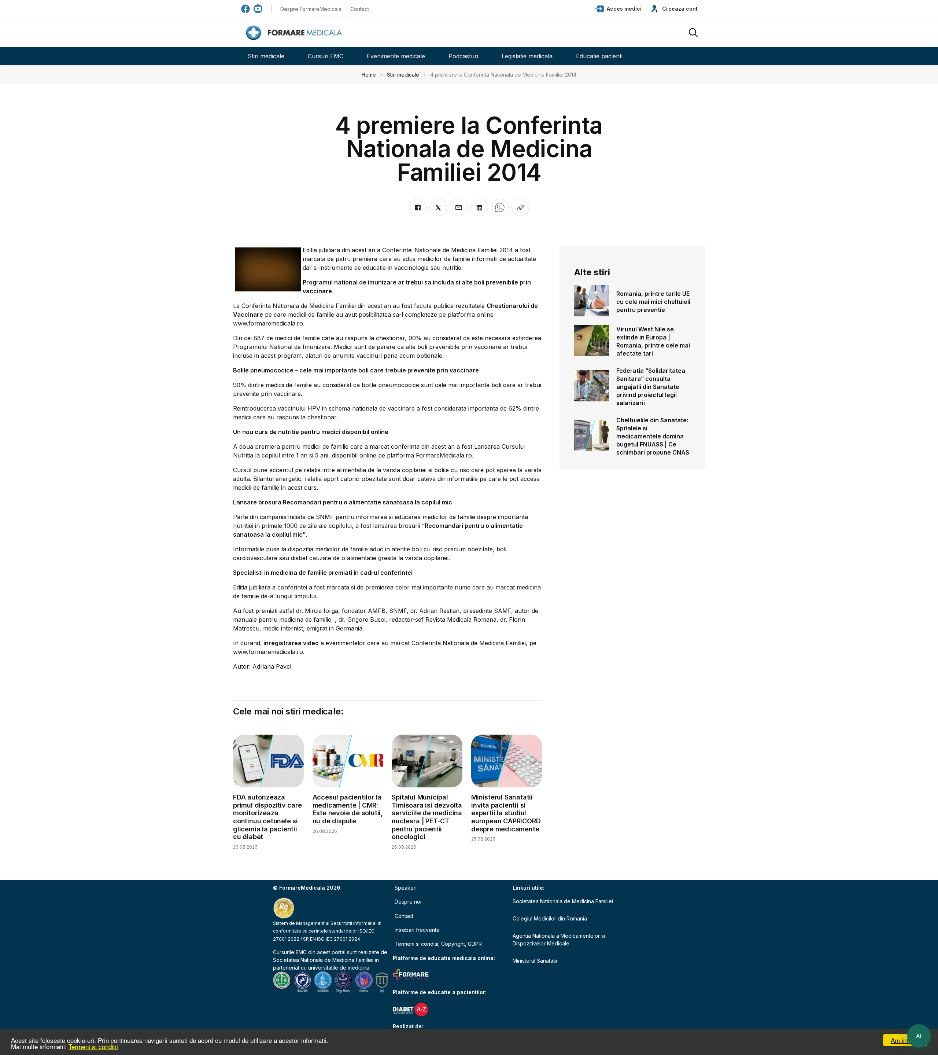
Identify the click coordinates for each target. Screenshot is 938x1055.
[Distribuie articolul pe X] (438, 207)
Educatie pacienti (599, 56)
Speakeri (406, 888)
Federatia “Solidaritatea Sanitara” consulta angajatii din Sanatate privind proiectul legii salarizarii (650, 387)
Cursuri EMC (325, 56)
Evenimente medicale (396, 56)
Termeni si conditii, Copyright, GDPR (438, 944)
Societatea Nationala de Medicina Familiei (323, 960)
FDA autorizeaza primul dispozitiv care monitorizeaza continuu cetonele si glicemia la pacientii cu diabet (267, 817)
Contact (359, 9)
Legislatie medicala (527, 56)
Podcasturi (463, 56)
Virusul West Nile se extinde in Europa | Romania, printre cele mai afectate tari (653, 341)
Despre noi (408, 901)
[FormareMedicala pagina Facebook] (245, 9)
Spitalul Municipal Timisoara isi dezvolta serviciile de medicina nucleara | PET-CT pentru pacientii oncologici (427, 817)
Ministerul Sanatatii (535, 960)
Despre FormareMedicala (310, 9)
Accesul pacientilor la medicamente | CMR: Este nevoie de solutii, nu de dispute (348, 809)
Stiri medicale (266, 56)
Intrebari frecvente (417, 930)
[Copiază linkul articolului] (520, 207)
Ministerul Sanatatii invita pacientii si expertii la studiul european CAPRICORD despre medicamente (505, 812)
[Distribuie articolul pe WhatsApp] (500, 207)
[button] (618, 8)
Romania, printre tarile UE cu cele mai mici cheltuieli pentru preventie (653, 301)
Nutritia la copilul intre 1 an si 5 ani (280, 455)
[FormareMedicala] (295, 32)
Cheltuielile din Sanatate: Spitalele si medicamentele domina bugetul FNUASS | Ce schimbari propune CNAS (652, 436)
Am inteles (905, 1040)
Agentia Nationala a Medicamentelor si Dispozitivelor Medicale (559, 939)
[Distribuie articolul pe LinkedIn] (479, 207)
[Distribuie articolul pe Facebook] (417, 207)
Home (369, 74)
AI (919, 1036)
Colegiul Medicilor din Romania (550, 918)
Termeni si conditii (93, 1046)
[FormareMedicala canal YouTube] (258, 8)
